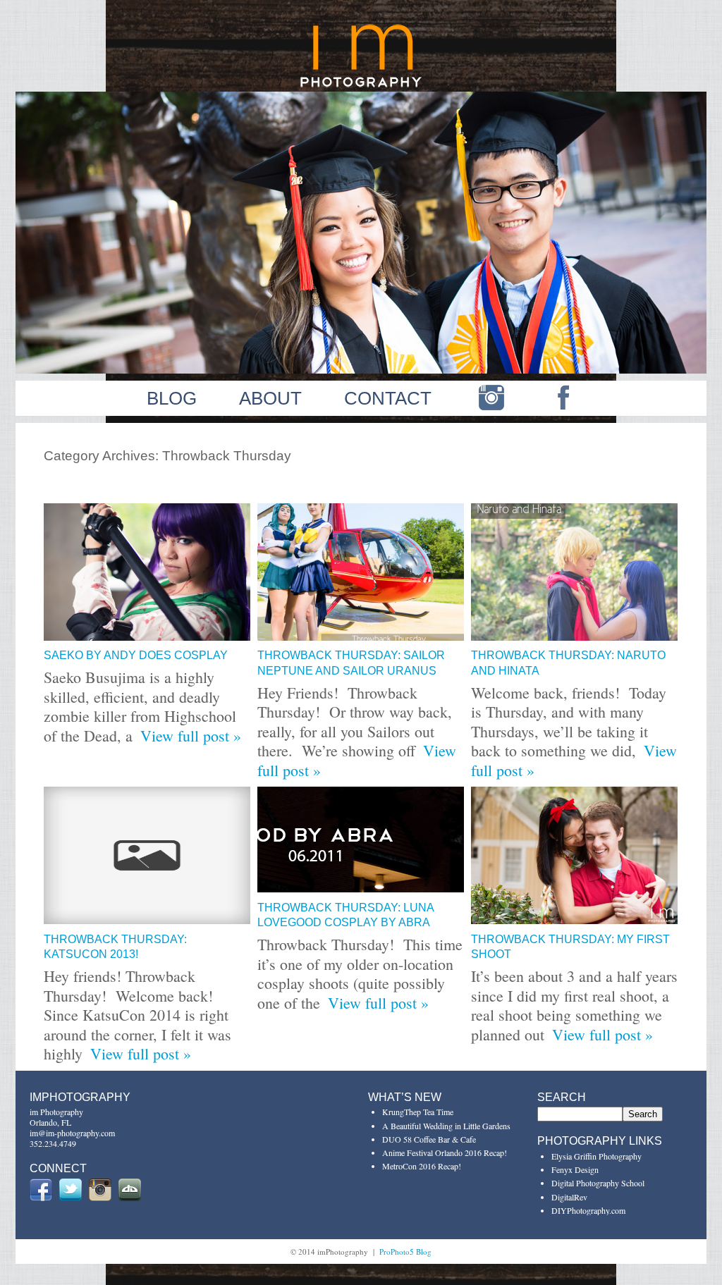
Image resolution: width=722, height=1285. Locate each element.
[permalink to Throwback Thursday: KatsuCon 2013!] (147, 918)
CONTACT (388, 398)
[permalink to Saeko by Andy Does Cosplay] (147, 635)
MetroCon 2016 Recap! (421, 1166)
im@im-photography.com (72, 1132)
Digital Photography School (597, 1182)
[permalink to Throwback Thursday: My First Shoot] (574, 918)
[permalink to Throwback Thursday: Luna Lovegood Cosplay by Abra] (360, 886)
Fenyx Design (575, 1169)
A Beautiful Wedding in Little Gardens (446, 1125)
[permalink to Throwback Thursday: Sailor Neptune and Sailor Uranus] (360, 635)
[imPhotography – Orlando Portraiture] (361, 85)
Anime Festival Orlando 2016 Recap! (444, 1152)
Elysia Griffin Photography (596, 1156)
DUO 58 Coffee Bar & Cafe (429, 1139)
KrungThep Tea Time (417, 1111)
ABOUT (270, 398)
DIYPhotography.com (588, 1210)
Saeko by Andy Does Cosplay (136, 655)
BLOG (172, 398)
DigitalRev (569, 1197)
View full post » (190, 735)
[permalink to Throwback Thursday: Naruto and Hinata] (574, 635)
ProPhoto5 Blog (405, 1251)
